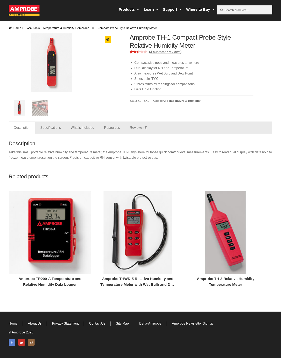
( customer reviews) (165, 52)
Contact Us (97, 323)
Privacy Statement (65, 323)
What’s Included (82, 127)
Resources (112, 127)
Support (170, 9)
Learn (149, 9)
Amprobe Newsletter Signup (192, 323)
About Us (35, 323)
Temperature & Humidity (58, 28)
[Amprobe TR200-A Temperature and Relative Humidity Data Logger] (50, 232)
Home (17, 28)
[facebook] (12, 342)
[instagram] (31, 342)
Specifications (50, 127)
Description (22, 127)
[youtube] (21, 342)
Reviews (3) (138, 127)
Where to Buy (198, 9)
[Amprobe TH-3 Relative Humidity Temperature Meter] (225, 232)
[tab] (22, 128)
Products (127, 9)
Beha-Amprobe (150, 323)
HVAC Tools (32, 28)
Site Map (122, 323)
